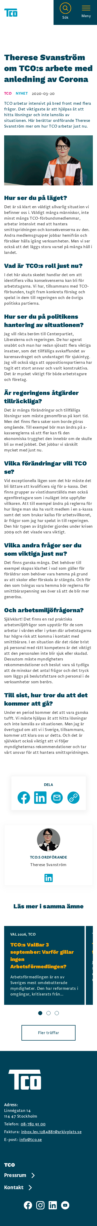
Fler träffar (48, 1032)
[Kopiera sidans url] (73, 797)
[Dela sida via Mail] (57, 797)
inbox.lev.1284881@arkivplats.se (51, 1131)
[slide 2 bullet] (49, 1014)
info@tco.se (30, 1139)
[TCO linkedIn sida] (53, 1205)
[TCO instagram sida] (40, 1205)
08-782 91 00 (33, 1124)
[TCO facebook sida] (28, 1205)
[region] (48, 971)
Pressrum (15, 1175)
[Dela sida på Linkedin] (40, 797)
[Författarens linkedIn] (48, 878)
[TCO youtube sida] (65, 1205)
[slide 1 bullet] (40, 1014)
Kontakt (14, 1187)
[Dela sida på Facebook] (24, 797)
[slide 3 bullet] (57, 1014)
